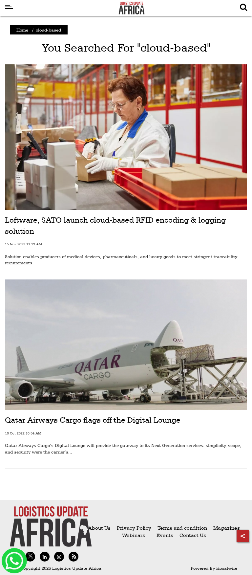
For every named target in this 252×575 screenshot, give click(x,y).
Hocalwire (226, 568)
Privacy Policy (134, 528)
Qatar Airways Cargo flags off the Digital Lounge (92, 420)
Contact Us (192, 535)
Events (162, 535)
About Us (99, 528)
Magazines (226, 528)
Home (22, 30)
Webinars (133, 535)
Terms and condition (183, 528)
